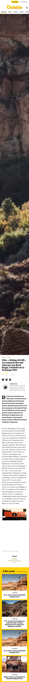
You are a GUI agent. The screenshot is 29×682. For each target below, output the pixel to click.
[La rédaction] (5, 389)
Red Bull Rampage (14, 560)
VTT (14, 562)
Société (21, 12)
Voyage (15, 12)
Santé (10, 12)
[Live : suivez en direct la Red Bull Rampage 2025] (14, 582)
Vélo (9, 357)
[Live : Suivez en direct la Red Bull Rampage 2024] (14, 638)
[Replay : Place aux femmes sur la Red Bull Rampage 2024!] (14, 664)
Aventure (3, 12)
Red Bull (14, 559)
